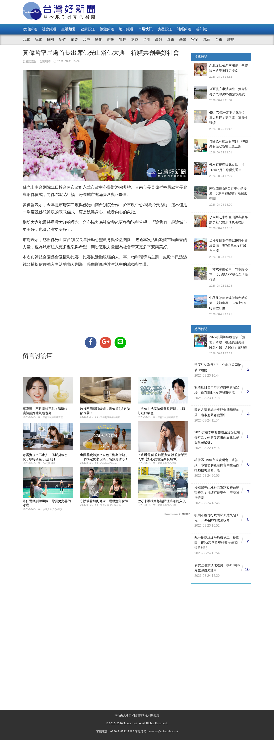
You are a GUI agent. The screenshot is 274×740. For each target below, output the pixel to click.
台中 (86, 40)
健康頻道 (87, 29)
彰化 (98, 40)
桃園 (50, 40)
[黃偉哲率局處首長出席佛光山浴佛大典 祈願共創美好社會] (91, 343)
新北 (38, 40)
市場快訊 (145, 29)
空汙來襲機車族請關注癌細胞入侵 (162, 501)
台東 (218, 40)
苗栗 (74, 40)
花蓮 (206, 40)
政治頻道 (30, 29)
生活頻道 (68, 29)
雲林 (122, 40)
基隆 (182, 40)
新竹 (62, 40)
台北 (26, 40)
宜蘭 (194, 40)
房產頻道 (164, 29)
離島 (230, 40)
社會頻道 (49, 29)
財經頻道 (184, 29)
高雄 (158, 40)
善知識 (201, 29)
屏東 (170, 40)
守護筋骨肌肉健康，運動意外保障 (104, 501)
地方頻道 (126, 29)
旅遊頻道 (107, 29)
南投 (110, 40)
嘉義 (134, 40)
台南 (146, 40)
